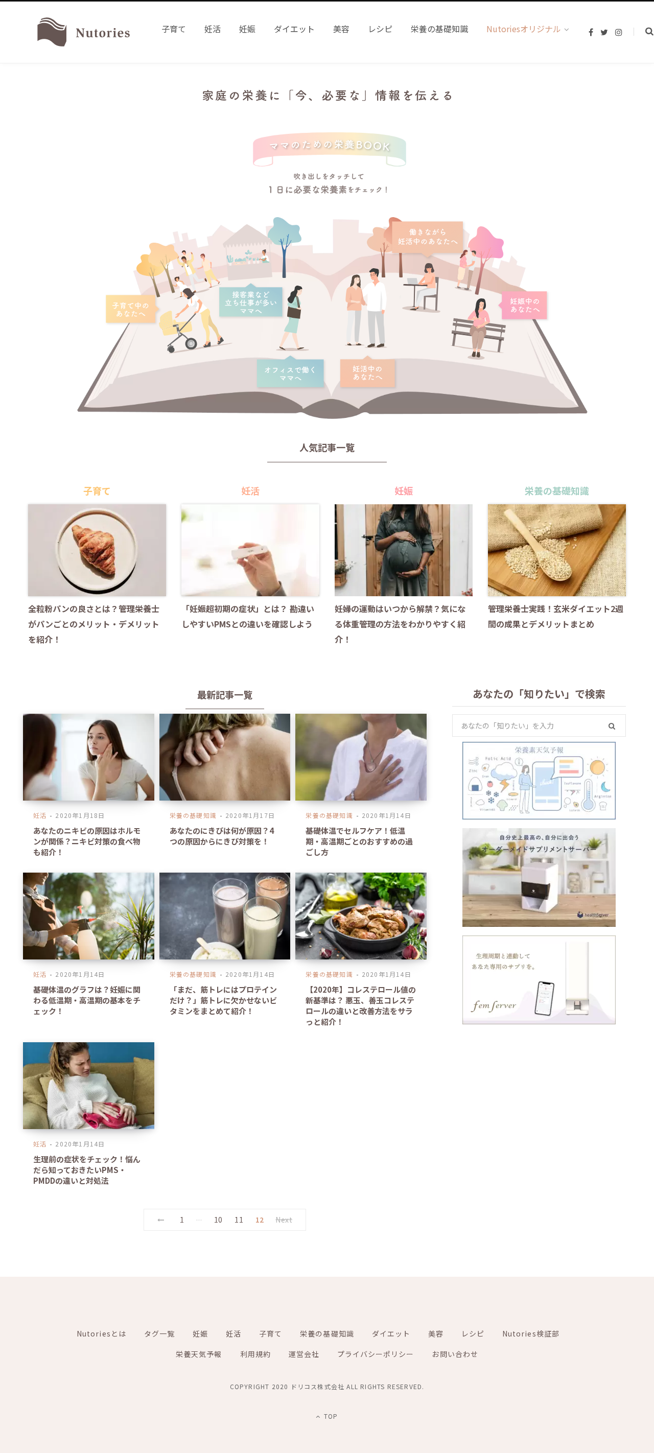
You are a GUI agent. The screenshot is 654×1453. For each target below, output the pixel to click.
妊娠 (200, 1333)
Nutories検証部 (530, 1333)
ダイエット (391, 1333)
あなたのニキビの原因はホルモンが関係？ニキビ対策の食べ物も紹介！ (87, 841)
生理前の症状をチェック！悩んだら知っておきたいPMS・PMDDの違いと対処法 (87, 1170)
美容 (435, 1333)
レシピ (472, 1333)
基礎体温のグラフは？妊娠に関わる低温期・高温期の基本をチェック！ (87, 1000)
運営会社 (304, 1354)
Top (330, 1416)
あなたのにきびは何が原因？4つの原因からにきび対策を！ (222, 836)
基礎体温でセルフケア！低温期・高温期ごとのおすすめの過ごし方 (359, 841)
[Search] (643, 32)
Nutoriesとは (101, 1333)
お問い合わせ (455, 1354)
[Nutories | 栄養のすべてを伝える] (82, 32)
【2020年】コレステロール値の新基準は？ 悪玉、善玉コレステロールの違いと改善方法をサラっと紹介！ (361, 1005)
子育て (270, 1333)
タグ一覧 (159, 1333)
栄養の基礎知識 (193, 815)
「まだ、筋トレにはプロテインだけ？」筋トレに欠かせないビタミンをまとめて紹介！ (223, 1000)
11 (239, 1219)
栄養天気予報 (199, 1354)
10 (218, 1219)
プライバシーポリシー (375, 1354)
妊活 (39, 815)
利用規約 (255, 1354)
